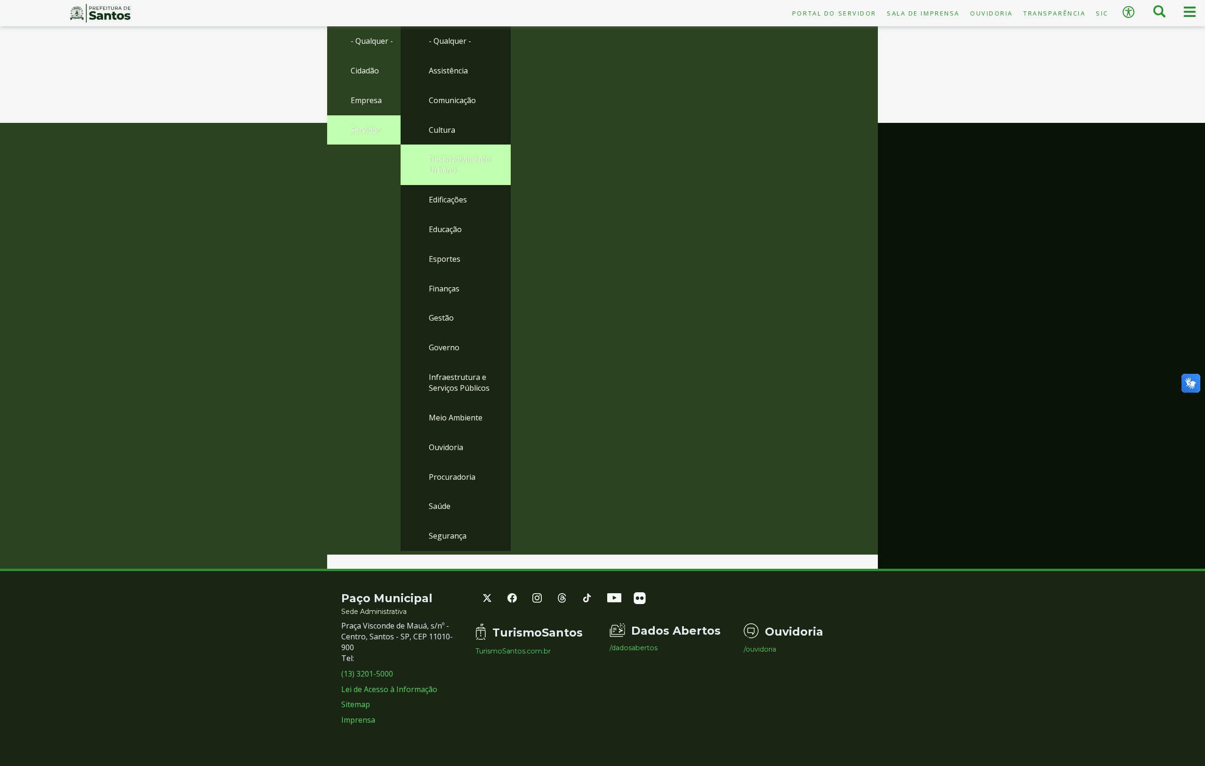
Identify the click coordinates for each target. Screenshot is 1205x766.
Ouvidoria (991, 13)
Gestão (441, 318)
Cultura (442, 130)
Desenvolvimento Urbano (459, 164)
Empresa (366, 100)
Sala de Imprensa (923, 13)
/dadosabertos (634, 648)
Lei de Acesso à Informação (389, 689)
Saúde (439, 506)
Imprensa (358, 720)
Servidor (365, 130)
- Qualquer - (372, 41)
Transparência (1054, 13)
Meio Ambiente (455, 417)
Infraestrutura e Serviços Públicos (459, 382)
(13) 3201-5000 (367, 674)
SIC (1102, 13)
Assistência (448, 70)
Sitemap (355, 704)
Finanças (444, 288)
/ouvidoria (760, 649)
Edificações (448, 199)
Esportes (444, 259)
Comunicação (452, 100)
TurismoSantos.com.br (513, 651)
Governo (444, 347)
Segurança (447, 536)
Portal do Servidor (834, 13)
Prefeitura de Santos (100, 13)
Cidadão (365, 70)
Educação (445, 229)
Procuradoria (452, 477)
